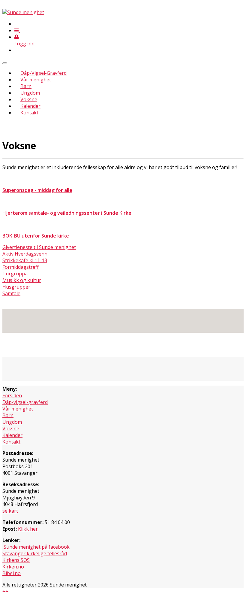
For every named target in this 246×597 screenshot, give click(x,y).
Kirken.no (13, 566)
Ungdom (30, 92)
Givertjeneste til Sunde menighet (39, 247)
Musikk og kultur (21, 280)
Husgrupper (16, 286)
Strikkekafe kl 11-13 (24, 260)
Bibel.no (11, 573)
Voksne (28, 99)
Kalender (30, 106)
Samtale (11, 293)
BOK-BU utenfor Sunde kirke (35, 235)
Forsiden (12, 395)
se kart (10, 511)
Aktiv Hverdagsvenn (24, 253)
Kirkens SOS (16, 560)
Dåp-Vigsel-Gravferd (43, 73)
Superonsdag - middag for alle (37, 190)
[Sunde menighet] (23, 12)
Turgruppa (15, 273)
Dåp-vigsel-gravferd (25, 402)
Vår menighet (35, 79)
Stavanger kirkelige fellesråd (34, 553)
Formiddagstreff (20, 267)
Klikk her (28, 529)
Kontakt (29, 112)
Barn (26, 86)
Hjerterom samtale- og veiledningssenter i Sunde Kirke (66, 213)
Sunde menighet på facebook (37, 547)
